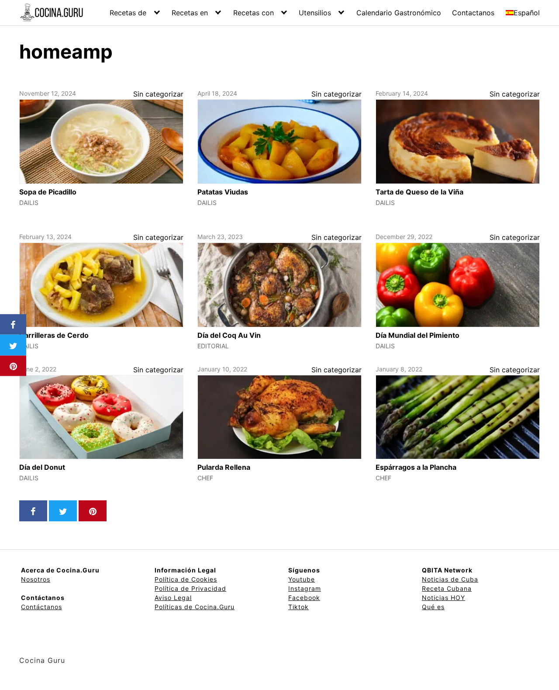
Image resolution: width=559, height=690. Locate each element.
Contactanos (473, 12)
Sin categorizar (158, 94)
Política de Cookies (186, 579)
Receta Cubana (447, 588)
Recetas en (190, 12)
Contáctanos (41, 606)
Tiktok (298, 606)
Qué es (433, 606)
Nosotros (35, 579)
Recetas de (128, 12)
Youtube (301, 579)
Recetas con (253, 12)
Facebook (304, 597)
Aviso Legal (173, 597)
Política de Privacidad (190, 588)
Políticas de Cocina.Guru (195, 606)
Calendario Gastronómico (398, 12)
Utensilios (315, 12)
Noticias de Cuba (450, 579)
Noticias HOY (443, 597)
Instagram (304, 588)
